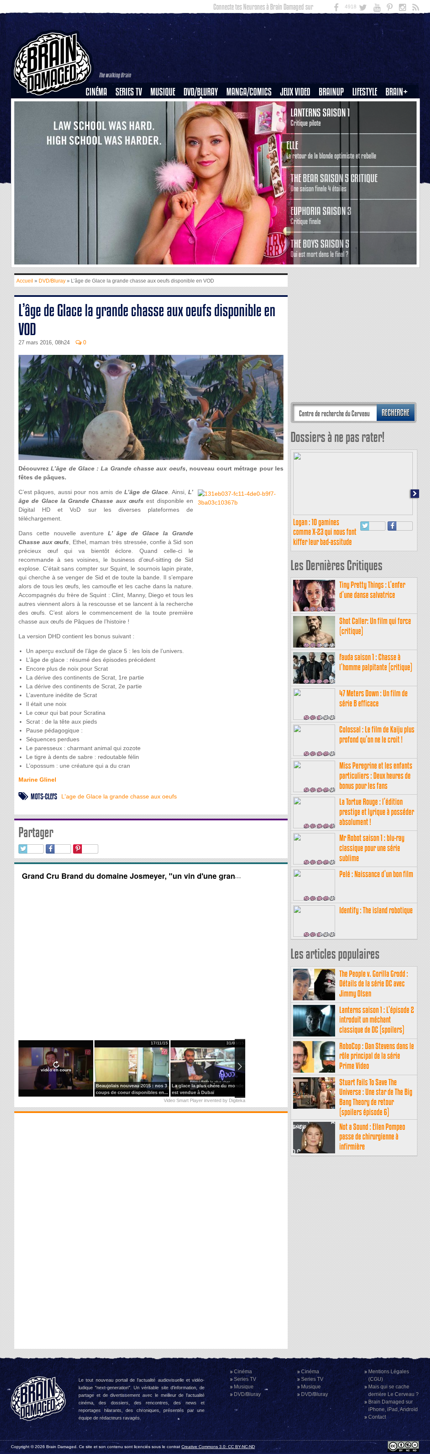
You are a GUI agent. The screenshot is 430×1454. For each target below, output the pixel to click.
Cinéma (96, 92)
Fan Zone (399, 106)
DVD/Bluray (201, 92)
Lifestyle (364, 92)
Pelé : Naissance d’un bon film (376, 874)
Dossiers (99, 120)
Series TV (128, 92)
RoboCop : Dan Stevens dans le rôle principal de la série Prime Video (376, 1056)
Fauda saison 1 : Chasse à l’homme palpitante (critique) (375, 662)
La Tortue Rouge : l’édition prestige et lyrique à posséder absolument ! (376, 812)
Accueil (24, 281)
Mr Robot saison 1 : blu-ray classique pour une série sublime (371, 848)
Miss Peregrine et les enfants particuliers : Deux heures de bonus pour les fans (375, 775)
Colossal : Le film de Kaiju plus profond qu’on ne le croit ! (376, 734)
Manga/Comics (249, 92)
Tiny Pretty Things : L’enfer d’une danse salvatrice (372, 590)
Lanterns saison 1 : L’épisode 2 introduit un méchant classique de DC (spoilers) (376, 1020)
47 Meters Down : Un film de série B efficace (373, 698)
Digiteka (237, 1100)
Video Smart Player (183, 1100)
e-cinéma (100, 135)
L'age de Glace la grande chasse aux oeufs (119, 796)
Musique (162, 92)
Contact (377, 1417)
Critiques (100, 106)
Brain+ (396, 92)
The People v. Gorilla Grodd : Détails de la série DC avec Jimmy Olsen (373, 984)
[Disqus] (150, 1230)
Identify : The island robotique (376, 910)
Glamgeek (367, 120)
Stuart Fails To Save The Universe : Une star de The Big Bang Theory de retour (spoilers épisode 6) (375, 1097)
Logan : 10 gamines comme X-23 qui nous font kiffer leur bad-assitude (325, 532)
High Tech (367, 135)
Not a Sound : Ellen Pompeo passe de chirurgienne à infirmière (372, 1137)
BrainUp (331, 92)
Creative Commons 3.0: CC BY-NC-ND (218, 1446)
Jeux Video (295, 92)
